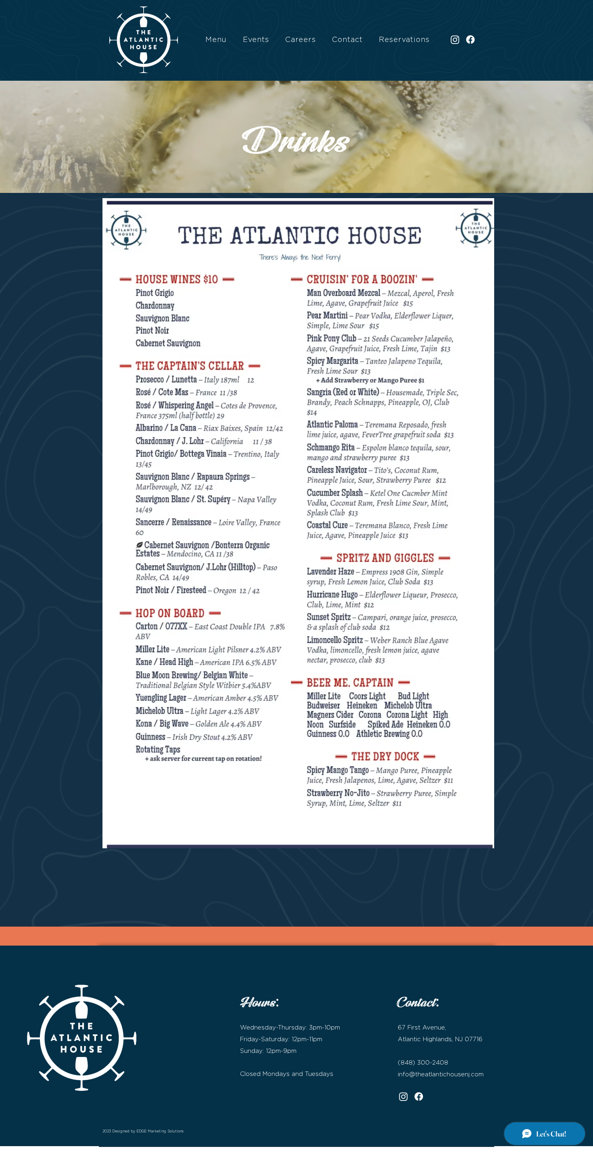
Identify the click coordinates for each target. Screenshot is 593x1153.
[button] (216, 39)
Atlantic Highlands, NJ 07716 (440, 1039)
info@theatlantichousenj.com (441, 1074)
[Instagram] (455, 39)
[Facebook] (470, 39)
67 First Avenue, (422, 1027)
